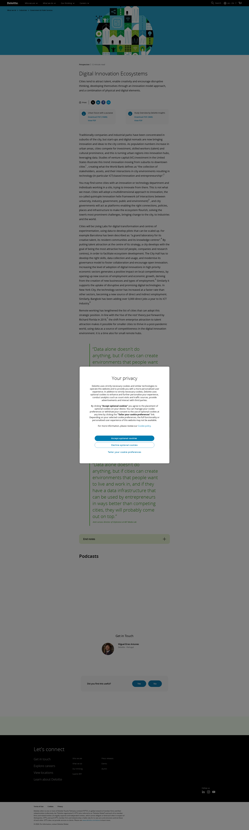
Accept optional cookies (124, 438)
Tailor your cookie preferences (124, 452)
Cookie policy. (144, 425)
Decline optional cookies (124, 445)
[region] (124, 415)
